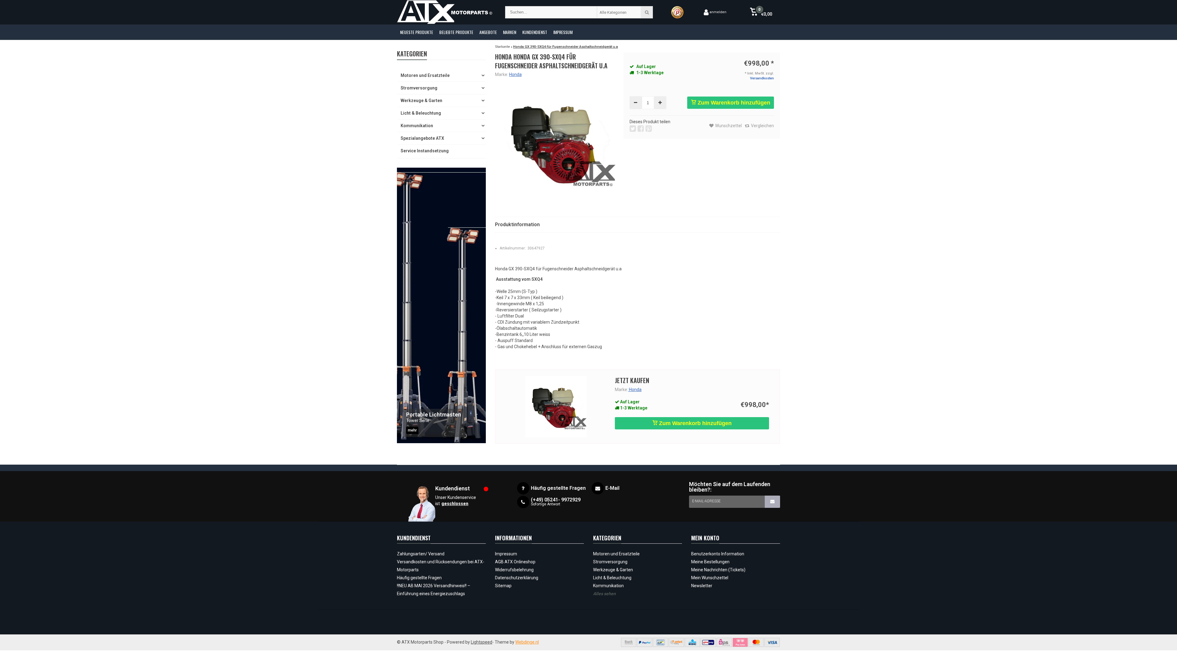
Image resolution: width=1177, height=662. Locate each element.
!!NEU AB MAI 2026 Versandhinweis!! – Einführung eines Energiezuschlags (433, 589)
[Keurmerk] (677, 12)
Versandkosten (762, 78)
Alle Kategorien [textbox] (613, 12)
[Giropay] (708, 642)
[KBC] (692, 642)
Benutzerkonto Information (717, 553)
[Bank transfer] (628, 642)
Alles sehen (604, 593)
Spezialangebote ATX (422, 138)
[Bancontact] (660, 642)
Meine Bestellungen (710, 561)
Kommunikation (417, 125)
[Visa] (772, 642)
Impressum (563, 32)
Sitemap (503, 585)
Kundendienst (534, 32)
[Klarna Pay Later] (740, 642)
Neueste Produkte (416, 32)
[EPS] (724, 642)
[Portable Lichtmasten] (441, 305)
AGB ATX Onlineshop (515, 561)
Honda (515, 74)
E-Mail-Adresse (706, 501)
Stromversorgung (419, 88)
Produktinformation (517, 224)
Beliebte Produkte (456, 32)
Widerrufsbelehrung (514, 569)
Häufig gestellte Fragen (419, 577)
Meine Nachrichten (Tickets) (718, 569)
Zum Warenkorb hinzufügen (733, 103)
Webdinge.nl (527, 642)
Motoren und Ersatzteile (425, 75)
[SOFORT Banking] (676, 642)
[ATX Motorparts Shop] (445, 12)
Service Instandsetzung (425, 150)
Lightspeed (481, 642)
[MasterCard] (756, 642)
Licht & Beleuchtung (421, 113)
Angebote (488, 32)
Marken (509, 32)
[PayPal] (644, 642)
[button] (761, 12)
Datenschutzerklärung (516, 577)
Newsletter (701, 585)
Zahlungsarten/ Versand (420, 553)
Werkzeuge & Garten (421, 100)
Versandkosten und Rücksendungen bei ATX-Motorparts (440, 565)
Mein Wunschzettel (709, 577)
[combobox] (619, 12)
